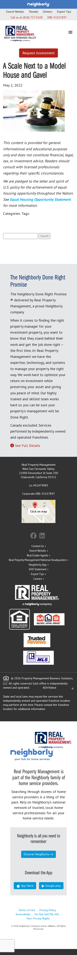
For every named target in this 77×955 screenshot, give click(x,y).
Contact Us (37, 546)
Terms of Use (26, 910)
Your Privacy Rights (38, 918)
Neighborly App (38, 565)
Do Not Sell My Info (47, 914)
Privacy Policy (47, 910)
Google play (53, 886)
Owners (47, 11)
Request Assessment (38, 53)
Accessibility (23, 914)
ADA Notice (49, 687)
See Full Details (27, 445)
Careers (37, 579)
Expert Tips (64, 11)
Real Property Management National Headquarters (38, 560)
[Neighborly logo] (38, 4)
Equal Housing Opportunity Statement (40, 199)
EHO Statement (37, 569)
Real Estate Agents (37, 555)
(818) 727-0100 (33, 17)
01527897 (60, 17)
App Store (26, 886)
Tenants (33, 11)
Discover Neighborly (36, 854)
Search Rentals (15, 11)
